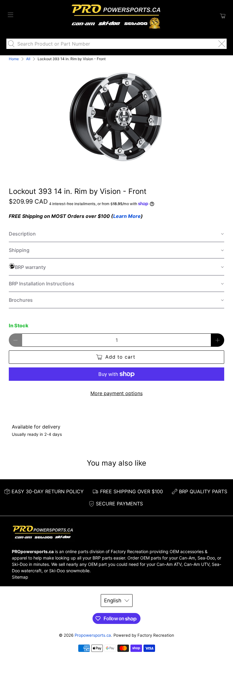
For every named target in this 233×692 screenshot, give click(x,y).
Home (14, 59)
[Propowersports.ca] (116, 16)
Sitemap (20, 577)
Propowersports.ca (93, 635)
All (28, 59)
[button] (116, 234)
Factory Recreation (129, 551)
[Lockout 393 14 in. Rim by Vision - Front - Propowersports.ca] (116, 116)
